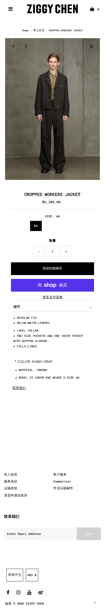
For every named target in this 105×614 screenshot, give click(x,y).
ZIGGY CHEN (35, 603)
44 (36, 226)
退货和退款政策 (15, 495)
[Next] (25, 46)
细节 (17, 307)
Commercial (62, 481)
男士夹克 (38, 30)
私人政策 (10, 474)
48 (67, 226)
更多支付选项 (52, 297)
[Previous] (13, 46)
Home (25, 30)
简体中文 (14, 575)
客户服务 (60, 474)
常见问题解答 (63, 488)
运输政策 (10, 488)
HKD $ (32, 575)
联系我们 (19, 388)
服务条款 (10, 481)
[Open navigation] (11, 9)
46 (51, 226)
